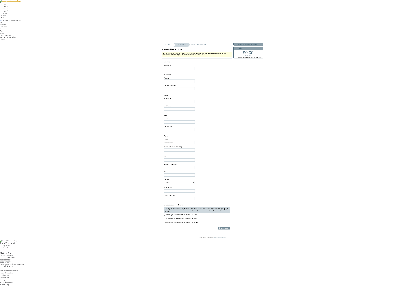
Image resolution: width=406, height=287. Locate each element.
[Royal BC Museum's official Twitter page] (12, 37)
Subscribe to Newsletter (10, 271)
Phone (166, 139)
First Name (167, 98)
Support (5, 11)
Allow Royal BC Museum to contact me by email (181, 215)
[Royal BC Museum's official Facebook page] (10, 37)
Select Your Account (182, 45)
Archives (5, 7)
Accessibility (4, 278)
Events (5, 250)
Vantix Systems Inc (220, 237)
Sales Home (167, 45)
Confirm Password (170, 85)
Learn (4, 15)
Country (166, 179)
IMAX (5, 17)
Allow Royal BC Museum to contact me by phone (181, 222)
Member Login (5, 37)
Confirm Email (168, 126)
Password (167, 78)
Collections (6, 9)
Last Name (167, 106)
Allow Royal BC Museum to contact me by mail (181, 218)
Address (166, 157)
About (5, 13)
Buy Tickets (6, 246)
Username (167, 65)
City (165, 172)
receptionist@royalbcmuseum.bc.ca (12, 264)
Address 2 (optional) (170, 164)
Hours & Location (6, 35)
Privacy (2, 280)
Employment (4, 275)
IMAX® (2, 39)
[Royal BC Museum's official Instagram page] (15, 37)
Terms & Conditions (7, 282)
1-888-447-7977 (5, 262)
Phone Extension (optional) (173, 147)
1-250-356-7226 (5, 260)
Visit (4, 4)
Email (165, 119)
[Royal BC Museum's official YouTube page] (13, 37)
